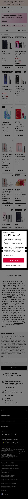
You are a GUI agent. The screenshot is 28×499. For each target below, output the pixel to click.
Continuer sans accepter (9, 232)
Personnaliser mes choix (13, 265)
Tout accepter (13, 260)
